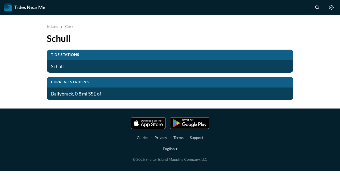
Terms (178, 137)
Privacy (161, 137)
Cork (69, 26)
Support (196, 137)
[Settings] (331, 7)
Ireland (52, 26)
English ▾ (170, 148)
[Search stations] (316, 7)
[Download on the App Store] (148, 123)
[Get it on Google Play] (189, 123)
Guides (142, 137)
